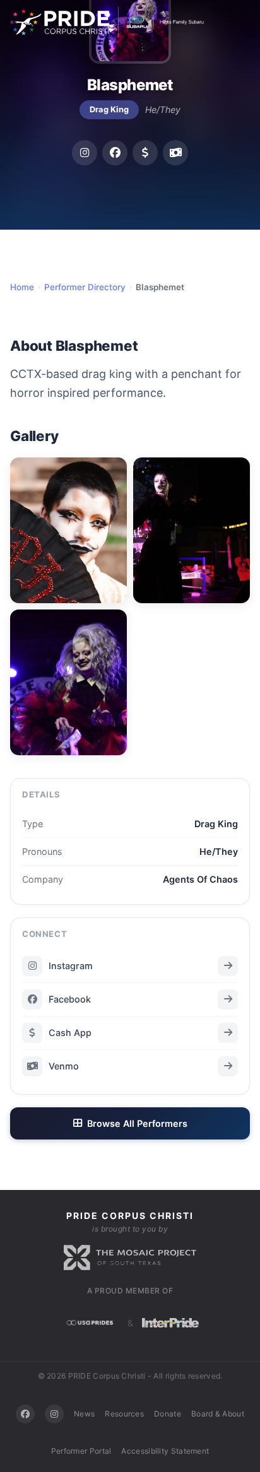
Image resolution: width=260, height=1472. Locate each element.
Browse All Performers (137, 1123)
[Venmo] (175, 152)
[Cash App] (145, 152)
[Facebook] (114, 152)
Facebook (70, 999)
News (84, 1413)
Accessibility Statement (165, 1451)
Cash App (70, 1032)
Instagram (71, 965)
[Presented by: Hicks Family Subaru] (161, 22)
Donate (167, 1413)
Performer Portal (81, 1451)
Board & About (217, 1413)
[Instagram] (84, 152)
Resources (124, 1413)
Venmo (64, 1066)
